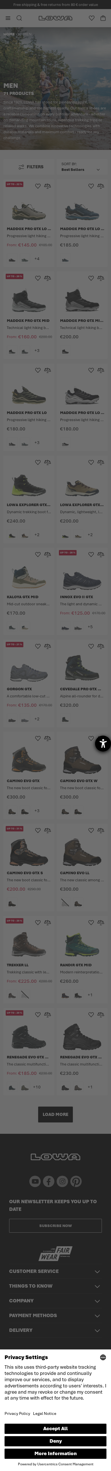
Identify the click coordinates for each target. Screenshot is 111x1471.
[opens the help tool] (103, 744)
